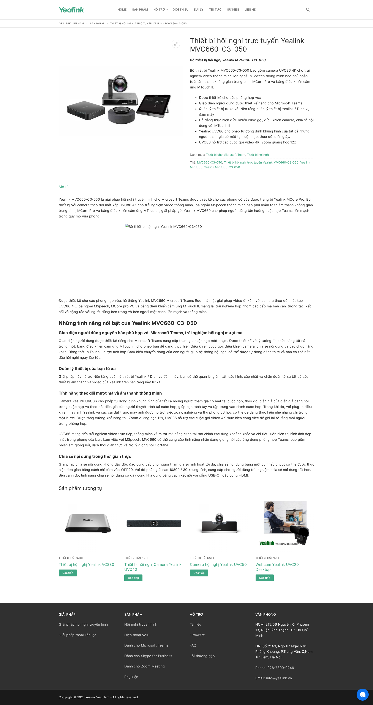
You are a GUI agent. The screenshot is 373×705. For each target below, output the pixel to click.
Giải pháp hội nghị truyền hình (83, 624)
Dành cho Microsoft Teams (146, 645)
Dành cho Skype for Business (148, 656)
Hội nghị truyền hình (140, 624)
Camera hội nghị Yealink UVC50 (218, 564)
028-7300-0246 (280, 668)
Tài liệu (195, 624)
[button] (176, 44)
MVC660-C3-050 (209, 162)
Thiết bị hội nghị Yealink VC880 (86, 564)
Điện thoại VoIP (136, 635)
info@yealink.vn (279, 678)
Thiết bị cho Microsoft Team (225, 154)
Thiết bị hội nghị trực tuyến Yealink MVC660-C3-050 (261, 162)
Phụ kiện (131, 677)
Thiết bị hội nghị (258, 154)
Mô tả (63, 187)
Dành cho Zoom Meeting (144, 666)
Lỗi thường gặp (202, 656)
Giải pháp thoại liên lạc (77, 635)
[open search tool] (308, 10)
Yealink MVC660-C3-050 (222, 167)
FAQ (193, 645)
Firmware (197, 635)
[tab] (63, 187)
